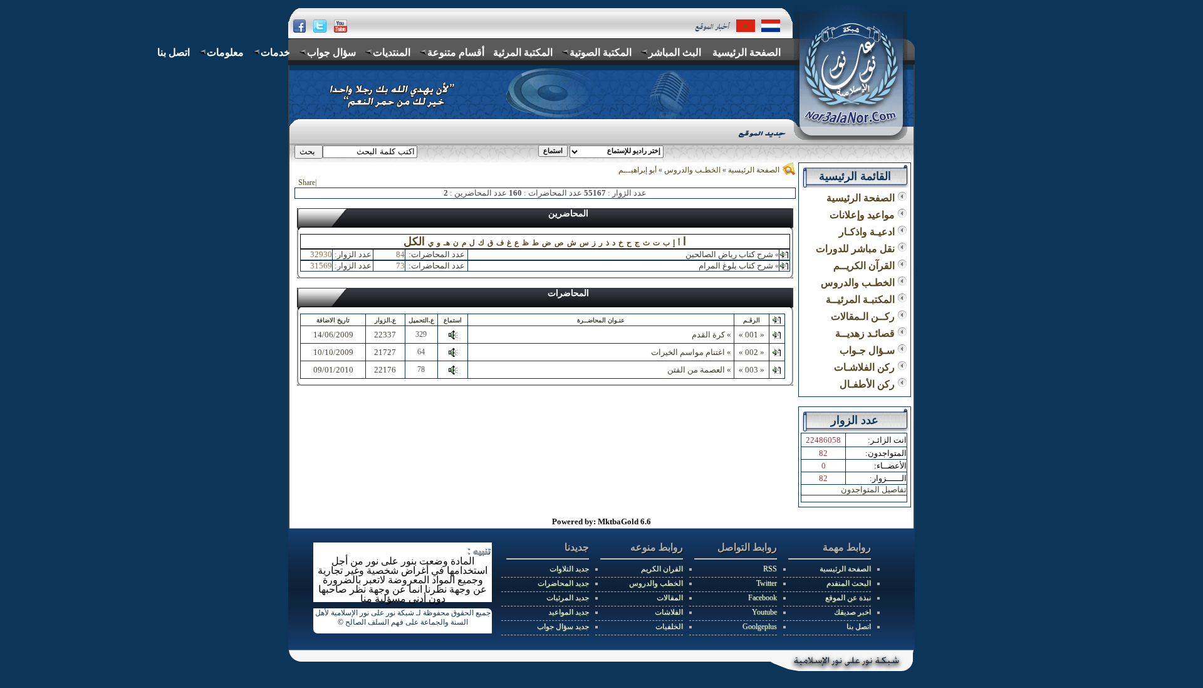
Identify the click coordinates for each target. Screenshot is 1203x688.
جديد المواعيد (568, 612)
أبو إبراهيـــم (637, 170)
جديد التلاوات (569, 568)
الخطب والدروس (656, 583)
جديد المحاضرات (563, 583)
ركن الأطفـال (868, 384)
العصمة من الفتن (696, 369)
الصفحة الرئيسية (753, 170)
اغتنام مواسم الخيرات (688, 352)
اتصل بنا (858, 626)
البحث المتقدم (848, 583)
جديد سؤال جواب (563, 626)
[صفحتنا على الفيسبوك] (299, 26)
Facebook (762, 597)
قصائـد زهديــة (866, 333)
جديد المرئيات (567, 597)
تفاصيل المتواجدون (874, 489)
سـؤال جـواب (868, 350)
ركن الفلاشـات (865, 367)
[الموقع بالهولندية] (771, 26)
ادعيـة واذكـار (868, 231)
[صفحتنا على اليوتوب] (340, 26)
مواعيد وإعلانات (863, 214)
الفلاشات (669, 612)
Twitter (766, 583)
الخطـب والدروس (691, 170)
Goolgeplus (759, 626)
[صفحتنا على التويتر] (320, 25)
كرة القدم (708, 334)
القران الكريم (662, 568)
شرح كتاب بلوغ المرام (736, 265)
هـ (447, 242)
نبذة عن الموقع (848, 597)
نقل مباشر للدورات (856, 248)
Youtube (764, 612)
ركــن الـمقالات (864, 316)
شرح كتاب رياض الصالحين (729, 254)
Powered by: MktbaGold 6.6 (601, 521)
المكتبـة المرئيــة (861, 299)
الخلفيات (669, 626)
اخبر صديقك (852, 612)
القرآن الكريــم (865, 265)
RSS (770, 568)
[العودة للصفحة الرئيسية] (745, 25)
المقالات (670, 597)
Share (306, 182)
